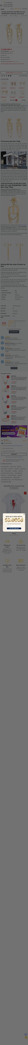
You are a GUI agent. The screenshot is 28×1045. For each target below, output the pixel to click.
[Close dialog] (24, 514)
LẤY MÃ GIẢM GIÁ (14, 528)
